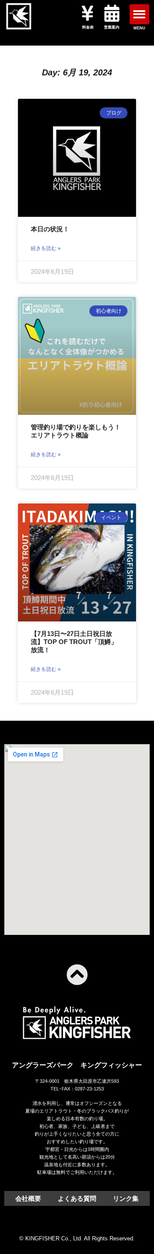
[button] (140, 14)
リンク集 (126, 1198)
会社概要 (28, 1198)
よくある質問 (77, 1198)
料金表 (88, 27)
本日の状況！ (50, 229)
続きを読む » (46, 248)
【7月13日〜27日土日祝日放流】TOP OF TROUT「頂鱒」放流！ (74, 641)
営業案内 (111, 27)
